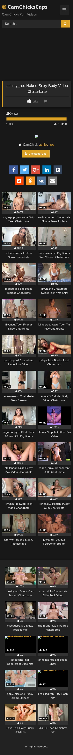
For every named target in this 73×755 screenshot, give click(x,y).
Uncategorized (38, 153)
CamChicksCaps (26, 6)
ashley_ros (46, 144)
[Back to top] (61, 743)
